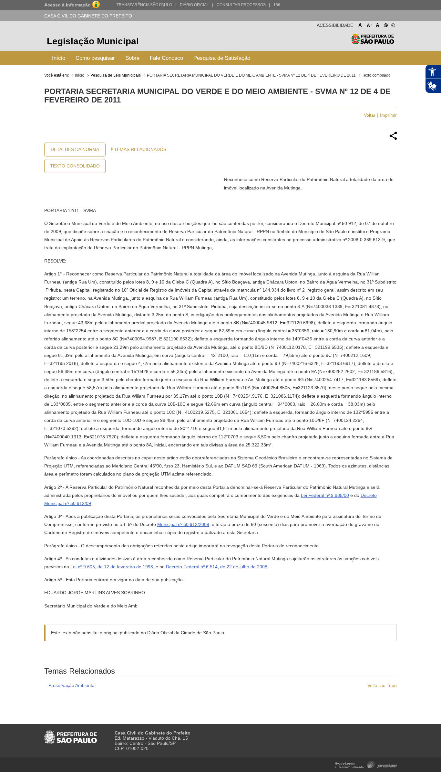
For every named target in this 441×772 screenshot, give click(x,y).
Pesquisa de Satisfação (221, 58)
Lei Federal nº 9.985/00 (325, 495)
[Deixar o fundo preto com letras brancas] (385, 24)
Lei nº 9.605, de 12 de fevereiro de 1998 (111, 566)
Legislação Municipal (93, 41)
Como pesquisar (95, 58)
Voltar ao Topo (382, 685)
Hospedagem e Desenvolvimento (366, 764)
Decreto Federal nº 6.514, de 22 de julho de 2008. (217, 566)
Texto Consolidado (75, 165)
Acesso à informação (67, 4)
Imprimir (388, 115)
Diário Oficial (194, 5)
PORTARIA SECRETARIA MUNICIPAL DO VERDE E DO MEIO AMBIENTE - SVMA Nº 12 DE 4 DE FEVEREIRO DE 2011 (251, 75)
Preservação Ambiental (72, 685)
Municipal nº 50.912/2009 (183, 524)
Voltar (369, 115)
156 (276, 5)
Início (58, 58)
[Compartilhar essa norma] (393, 139)
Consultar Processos (241, 5)
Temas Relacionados (140, 149)
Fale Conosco (166, 58)
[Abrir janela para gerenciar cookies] (392, 24)
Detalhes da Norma (75, 149)
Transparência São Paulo (144, 5)
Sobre (132, 58)
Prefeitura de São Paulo (372, 42)
